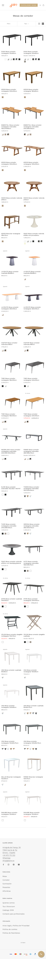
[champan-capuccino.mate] (28, 496)
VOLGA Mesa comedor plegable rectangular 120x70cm (11, 635)
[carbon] (5, 494)
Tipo (25, 23)
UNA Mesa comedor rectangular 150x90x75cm (9, 742)
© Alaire (23, 942)
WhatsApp (6, 858)
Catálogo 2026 (8, 910)
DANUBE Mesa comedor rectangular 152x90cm (9, 813)
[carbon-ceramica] (3, 386)
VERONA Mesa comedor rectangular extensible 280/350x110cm (32, 525)
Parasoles (6, 887)
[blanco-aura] (11, 59)
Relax (5, 876)
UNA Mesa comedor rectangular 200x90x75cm (32, 742)
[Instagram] (8, 864)
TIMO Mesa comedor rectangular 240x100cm (31, 379)
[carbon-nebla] (3, 279)
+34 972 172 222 (9, 855)
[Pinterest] (13, 864)
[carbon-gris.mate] (25, 496)
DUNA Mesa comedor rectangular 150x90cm (8, 52)
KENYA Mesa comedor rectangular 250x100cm (9, 163)
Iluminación (7, 884)
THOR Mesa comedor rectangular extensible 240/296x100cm (8, 525)
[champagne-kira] (3, 59)
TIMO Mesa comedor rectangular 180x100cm (9, 379)
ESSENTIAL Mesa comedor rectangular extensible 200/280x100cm (33, 126)
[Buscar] (40, 5)
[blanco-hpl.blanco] (3, 678)
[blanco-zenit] (5, 59)
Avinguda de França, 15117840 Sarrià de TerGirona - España (12, 850)
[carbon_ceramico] (5, 459)
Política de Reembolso (11, 933)
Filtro (8, 23)
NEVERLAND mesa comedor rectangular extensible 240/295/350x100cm (10, 451)
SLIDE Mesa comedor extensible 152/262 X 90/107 (10, 487)
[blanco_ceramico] (3, 459)
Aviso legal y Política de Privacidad (16, 926)
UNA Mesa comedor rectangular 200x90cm (8, 706)
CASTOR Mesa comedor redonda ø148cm (9, 343)
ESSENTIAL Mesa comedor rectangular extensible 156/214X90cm (10, 126)
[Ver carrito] (43, 5)
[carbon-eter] (19, 59)
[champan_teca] (5, 134)
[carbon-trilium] (14, 59)
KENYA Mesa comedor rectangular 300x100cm (31, 163)
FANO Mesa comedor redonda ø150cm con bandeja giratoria (11, 562)
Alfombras (7, 891)
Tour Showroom (9, 906)
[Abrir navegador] (3, 5)
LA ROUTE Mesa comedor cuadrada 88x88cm (10, 272)
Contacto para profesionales (13, 914)
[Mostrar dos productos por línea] (43, 24)
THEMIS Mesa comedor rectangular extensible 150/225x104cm (31, 488)
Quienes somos (9, 903)
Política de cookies (10, 929)
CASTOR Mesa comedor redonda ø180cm (32, 343)
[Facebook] (3, 864)
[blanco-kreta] (8, 59)
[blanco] (3, 494)
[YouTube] (19, 864)
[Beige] (25, 243)
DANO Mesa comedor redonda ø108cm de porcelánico (34, 234)
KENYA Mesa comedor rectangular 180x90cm (31, 90)
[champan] (5, 533)
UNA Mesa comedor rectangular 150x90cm (31, 671)
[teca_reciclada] (3, 97)
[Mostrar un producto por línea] (39, 24)
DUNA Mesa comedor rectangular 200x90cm (31, 52)
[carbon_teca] (8, 134)
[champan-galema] (25, 61)
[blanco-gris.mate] (33, 713)
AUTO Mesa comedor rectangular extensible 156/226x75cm (31, 563)
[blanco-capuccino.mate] (30, 713)
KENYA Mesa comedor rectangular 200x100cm (9, 90)
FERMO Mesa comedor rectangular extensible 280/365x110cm (31, 451)
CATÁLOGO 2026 (28, 5)
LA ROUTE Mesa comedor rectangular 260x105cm (10, 308)
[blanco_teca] (3, 134)
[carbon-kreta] (16, 59)
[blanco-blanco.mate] (30, 496)
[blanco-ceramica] (5, 386)
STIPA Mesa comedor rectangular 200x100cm (31, 599)
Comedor (6, 880)
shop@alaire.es (8, 861)
